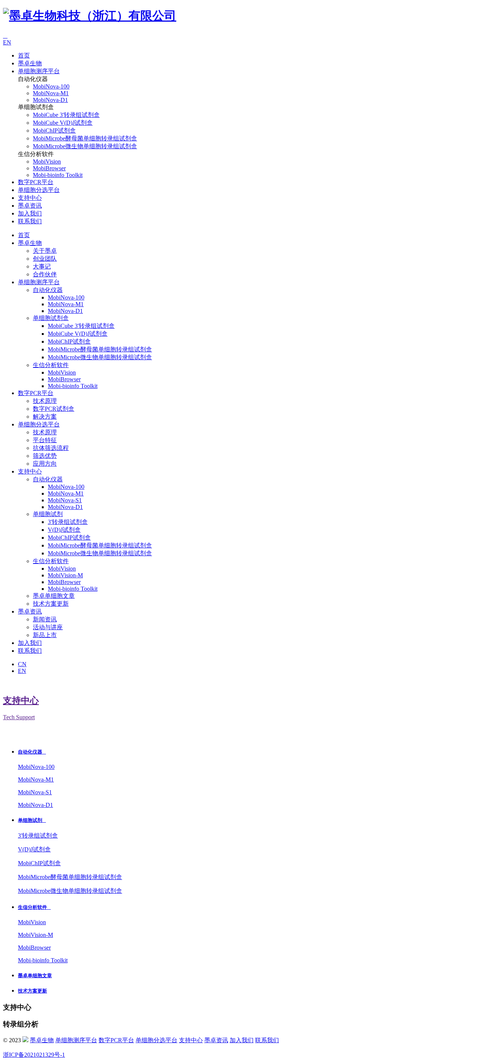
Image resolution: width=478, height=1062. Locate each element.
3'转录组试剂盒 (68, 522)
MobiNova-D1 (50, 100)
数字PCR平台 (35, 182)
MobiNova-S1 (65, 500)
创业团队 (45, 258)
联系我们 (30, 221)
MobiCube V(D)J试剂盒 (63, 122)
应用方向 (45, 463)
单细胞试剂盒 (51, 318)
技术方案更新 (51, 603)
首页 (24, 55)
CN (22, 664)
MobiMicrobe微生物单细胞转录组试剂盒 (85, 146)
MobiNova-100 (51, 86)
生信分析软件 (51, 365)
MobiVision (47, 161)
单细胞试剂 (48, 514)
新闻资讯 (45, 619)
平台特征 (45, 440)
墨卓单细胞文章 (54, 596)
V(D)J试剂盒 (64, 530)
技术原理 (45, 401)
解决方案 (45, 416)
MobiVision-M (65, 575)
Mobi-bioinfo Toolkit (58, 175)
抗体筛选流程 (51, 448)
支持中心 (30, 198)
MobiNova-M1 (51, 93)
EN (7, 42)
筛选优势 (45, 456)
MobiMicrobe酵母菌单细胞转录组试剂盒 (85, 138)
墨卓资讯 (30, 205)
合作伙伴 (45, 274)
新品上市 (45, 635)
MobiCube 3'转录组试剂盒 (66, 115)
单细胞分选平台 (39, 190)
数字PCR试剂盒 (53, 409)
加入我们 (30, 213)
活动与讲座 (48, 627)
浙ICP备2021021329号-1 (34, 1055)
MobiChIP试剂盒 (54, 130)
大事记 (42, 266)
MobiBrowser (49, 168)
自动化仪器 (48, 290)
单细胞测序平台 (39, 71)
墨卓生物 (30, 63)
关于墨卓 (45, 251)
